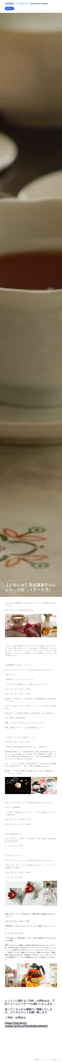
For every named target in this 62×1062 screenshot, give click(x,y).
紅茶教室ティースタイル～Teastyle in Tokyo (27, 3)
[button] (23, 625)
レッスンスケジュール (11, 580)
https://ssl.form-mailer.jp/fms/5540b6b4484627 (26, 1024)
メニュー (9, 8)
